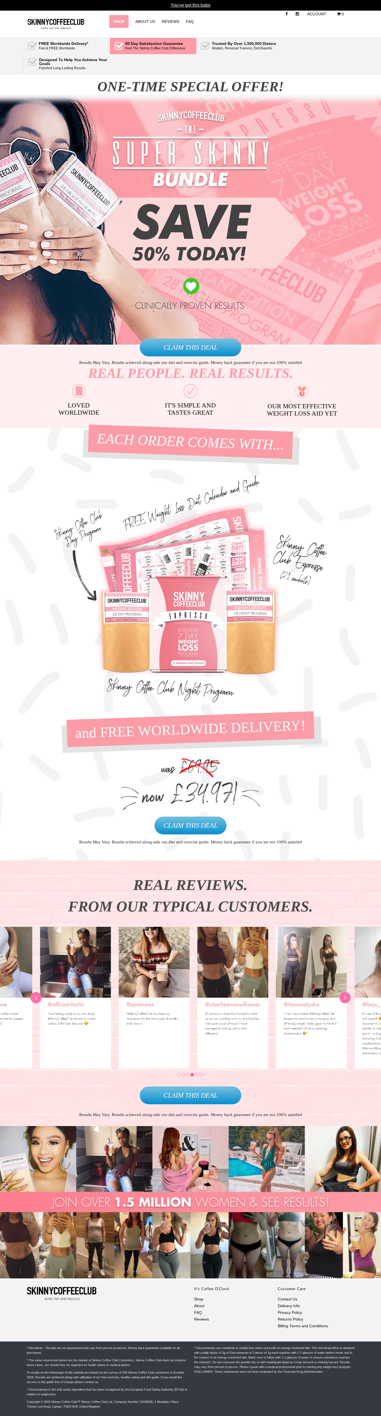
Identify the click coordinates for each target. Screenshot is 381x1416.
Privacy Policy (290, 1313)
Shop (198, 1299)
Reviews (170, 21)
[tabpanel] (230, 997)
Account (316, 14)
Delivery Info (289, 1306)
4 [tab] (192, 1074)
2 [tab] (183, 1074)
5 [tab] (196, 1074)
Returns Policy (290, 1319)
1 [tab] (178, 1074)
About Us (145, 21)
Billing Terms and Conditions (303, 1326)
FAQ (190, 21)
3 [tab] (187, 1074)
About (199, 1306)
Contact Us (287, 1299)
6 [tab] (201, 1074)
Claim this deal (190, 347)
